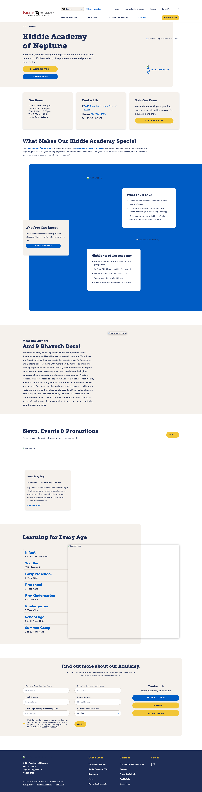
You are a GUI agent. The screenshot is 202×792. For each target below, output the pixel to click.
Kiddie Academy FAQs (98, 769)
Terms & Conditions (44, 785)
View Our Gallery (160, 69)
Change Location (94, 9)
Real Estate (125, 779)
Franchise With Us (128, 774)
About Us (142, 18)
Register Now (33, 505)
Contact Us (166, 9)
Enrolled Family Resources (134, 9)
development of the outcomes (89, 148)
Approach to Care (69, 18)
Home (116, 9)
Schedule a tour (40, 77)
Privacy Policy (28, 785)
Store (90, 779)
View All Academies (97, 764)
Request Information (40, 69)
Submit (80, 724)
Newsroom (93, 774)
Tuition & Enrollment (118, 18)
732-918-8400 (98, 114)
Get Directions (156, 713)
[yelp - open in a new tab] (154, 764)
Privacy (54, 727)
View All (173, 435)
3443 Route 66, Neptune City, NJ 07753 (100, 108)
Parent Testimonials (97, 784)
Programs (92, 18)
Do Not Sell (60, 785)
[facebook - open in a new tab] (151, 764)
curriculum (39, 148)
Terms (44, 727)
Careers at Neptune (154, 121)
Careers (153, 9)
